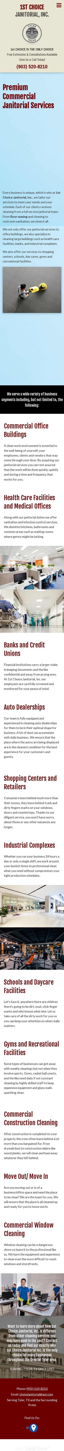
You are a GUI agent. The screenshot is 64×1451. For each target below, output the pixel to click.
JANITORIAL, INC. (32, 14)
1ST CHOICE (32, 7)
